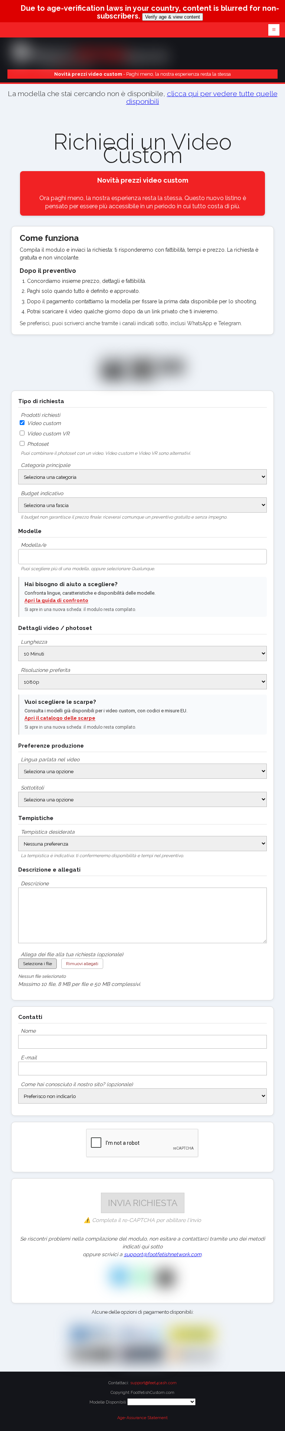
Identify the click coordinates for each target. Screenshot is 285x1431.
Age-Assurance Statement (142, 1417)
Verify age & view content (172, 17)
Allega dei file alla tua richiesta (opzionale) (72, 954)
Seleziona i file (37, 963)
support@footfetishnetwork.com (163, 1254)
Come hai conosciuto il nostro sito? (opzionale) (77, 1084)
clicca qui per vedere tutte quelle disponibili (202, 97)
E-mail (29, 1058)
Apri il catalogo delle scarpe (59, 718)
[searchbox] (22, 554)
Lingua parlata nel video (50, 759)
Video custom (43, 423)
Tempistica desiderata (48, 832)
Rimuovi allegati (82, 963)
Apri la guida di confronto (56, 600)
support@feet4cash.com (153, 1383)
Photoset (37, 444)
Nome (28, 1031)
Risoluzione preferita (45, 670)
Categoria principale (45, 465)
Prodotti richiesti (40, 415)
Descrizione (35, 883)
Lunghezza (34, 642)
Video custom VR (47, 434)
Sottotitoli (32, 788)
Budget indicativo (42, 493)
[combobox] (142, 556)
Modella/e (33, 545)
